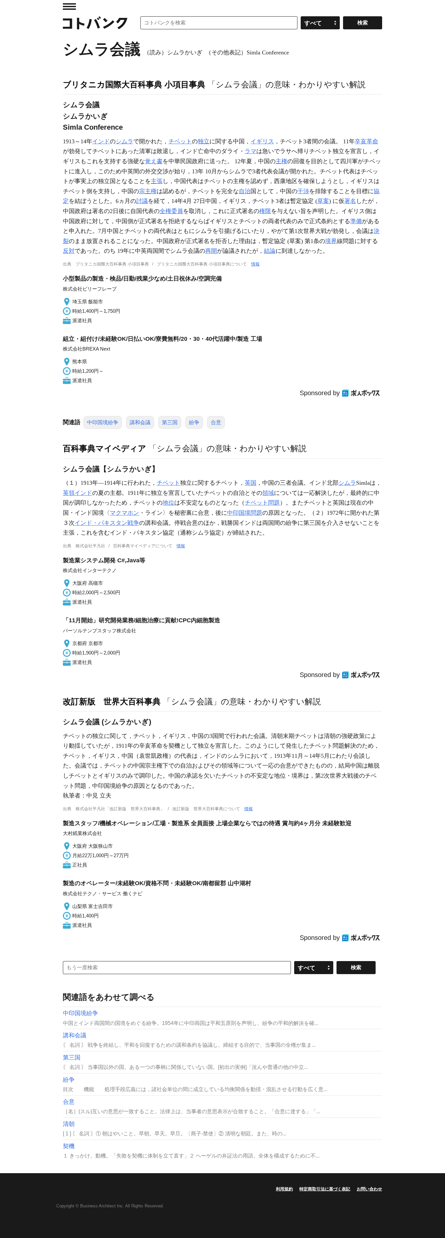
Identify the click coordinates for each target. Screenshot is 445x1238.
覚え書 (154, 161)
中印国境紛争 (102, 422)
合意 (216, 422)
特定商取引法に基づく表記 (324, 1189)
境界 (331, 241)
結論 (270, 251)
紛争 (194, 422)
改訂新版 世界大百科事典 (112, 701)
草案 (323, 201)
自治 (245, 191)
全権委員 (171, 211)
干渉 (303, 191)
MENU (69, 6)
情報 (255, 264)
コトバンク (95, 22)
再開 (211, 251)
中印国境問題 (244, 513)
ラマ (250, 151)
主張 (157, 181)
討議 (142, 201)
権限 (265, 211)
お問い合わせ (369, 1189)
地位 (168, 502)
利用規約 (284, 1189)
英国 (250, 483)
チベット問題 (262, 502)
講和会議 (140, 422)
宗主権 (148, 191)
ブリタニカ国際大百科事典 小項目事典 (134, 84)
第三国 (170, 422)
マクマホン (124, 513)
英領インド (77, 493)
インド (101, 141)
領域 (268, 493)
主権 (281, 161)
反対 (69, 251)
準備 (356, 221)
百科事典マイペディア (104, 448)
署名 (350, 201)
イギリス (262, 141)
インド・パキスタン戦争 (107, 523)
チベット (180, 141)
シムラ (124, 141)
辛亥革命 (366, 141)
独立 (203, 141)
